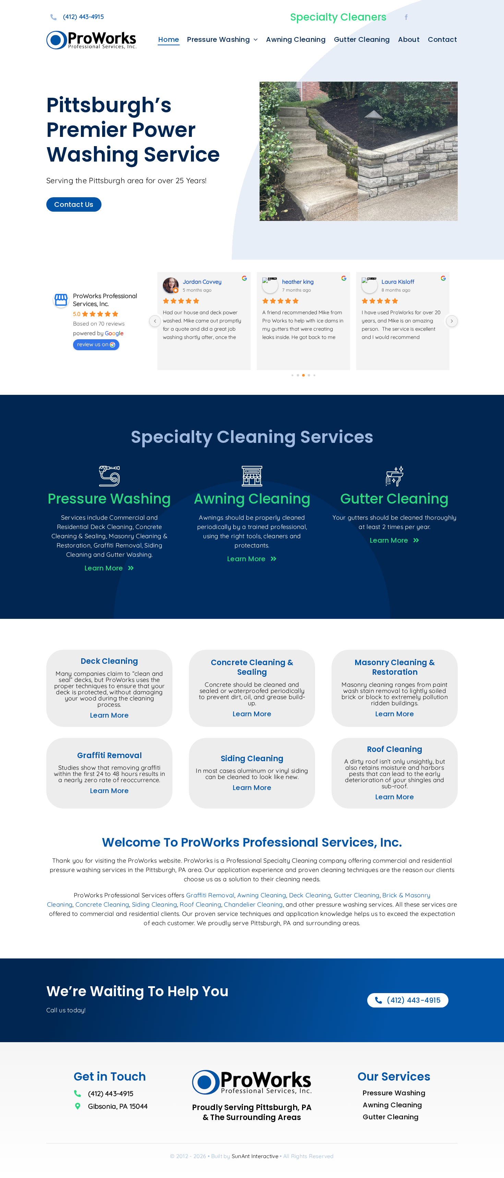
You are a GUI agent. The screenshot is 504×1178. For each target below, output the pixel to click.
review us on (92, 344)
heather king (298, 281)
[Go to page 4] (314, 375)
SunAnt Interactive (255, 1156)
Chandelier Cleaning (253, 904)
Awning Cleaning (261, 895)
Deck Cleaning (310, 895)
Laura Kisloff (398, 281)
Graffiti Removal (210, 895)
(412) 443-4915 (83, 17)
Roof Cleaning (200, 904)
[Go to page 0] (292, 375)
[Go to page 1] (298, 375)
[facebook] (406, 17)
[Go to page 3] (309, 375)
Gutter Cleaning (357, 895)
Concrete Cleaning (102, 904)
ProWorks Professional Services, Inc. (105, 300)
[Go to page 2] (303, 375)
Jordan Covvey (202, 281)
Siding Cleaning (154, 904)
